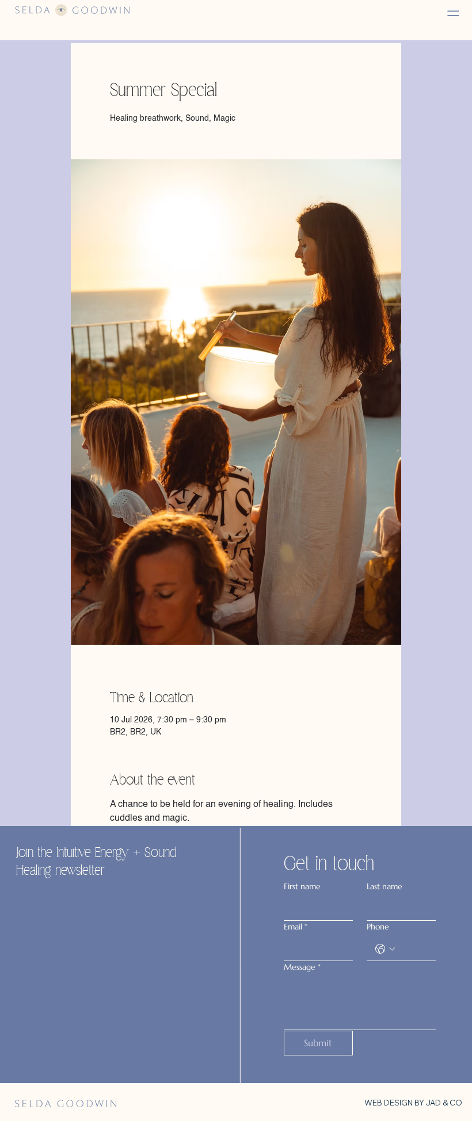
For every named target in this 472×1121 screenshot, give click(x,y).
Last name (384, 886)
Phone (378, 926)
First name (302, 886)
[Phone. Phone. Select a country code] (385, 949)
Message (302, 967)
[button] (453, 13)
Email (295, 926)
